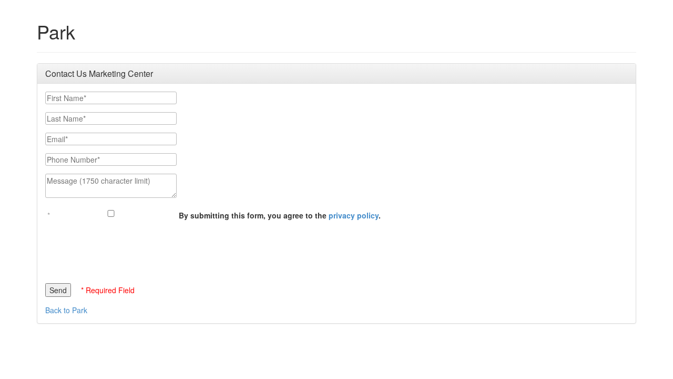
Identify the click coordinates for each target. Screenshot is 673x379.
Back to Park (66, 310)
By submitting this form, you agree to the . (280, 215)
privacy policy (354, 215)
